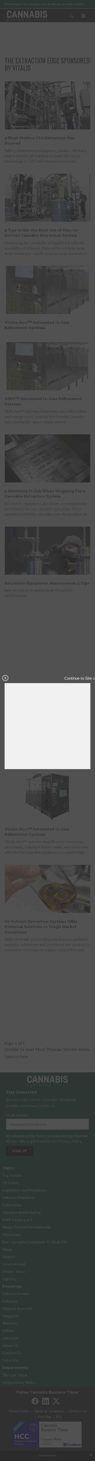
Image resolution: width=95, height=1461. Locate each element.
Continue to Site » (79, 678)
